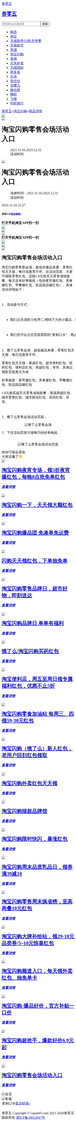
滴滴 (13, 59)
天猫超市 (17, 45)
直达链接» (16, 214)
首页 (8, 1094)
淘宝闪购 (17, 54)
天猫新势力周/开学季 (25, 41)
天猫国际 (17, 67)
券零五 (7, 4)
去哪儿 (15, 85)
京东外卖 (17, 63)
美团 (13, 50)
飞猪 (13, 99)
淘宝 (13, 36)
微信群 (15, 90)
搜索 (45, 23)
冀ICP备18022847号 (30, 1117)
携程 (13, 94)
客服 (8, 1099)
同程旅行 (17, 103)
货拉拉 (15, 81)
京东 (13, 76)
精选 (13, 32)
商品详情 (35, 111)
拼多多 (15, 72)
